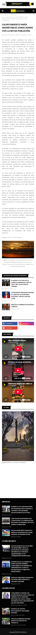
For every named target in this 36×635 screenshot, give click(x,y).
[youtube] (10, 328)
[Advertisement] (19, 480)
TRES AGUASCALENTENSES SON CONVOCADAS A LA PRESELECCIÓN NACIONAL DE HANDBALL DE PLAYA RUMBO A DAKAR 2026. (22, 521)
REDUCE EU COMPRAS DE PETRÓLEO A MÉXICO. (22, 306)
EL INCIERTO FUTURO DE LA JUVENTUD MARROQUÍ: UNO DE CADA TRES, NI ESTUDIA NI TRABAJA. (21, 283)
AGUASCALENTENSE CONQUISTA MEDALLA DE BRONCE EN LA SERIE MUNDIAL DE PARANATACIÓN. (21, 532)
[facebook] (10, 323)
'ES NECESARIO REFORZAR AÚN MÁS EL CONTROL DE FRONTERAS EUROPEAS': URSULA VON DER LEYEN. (22, 295)
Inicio (3, 17)
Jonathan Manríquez (9, 35)
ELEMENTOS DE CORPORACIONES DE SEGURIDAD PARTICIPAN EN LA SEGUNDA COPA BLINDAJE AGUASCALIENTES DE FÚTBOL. (22, 509)
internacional (9, 17)
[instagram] (26, 323)
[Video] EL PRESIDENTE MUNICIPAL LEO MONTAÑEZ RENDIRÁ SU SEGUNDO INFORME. (22, 579)
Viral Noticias (23, 632)
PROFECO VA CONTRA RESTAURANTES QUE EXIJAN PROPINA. (20, 611)
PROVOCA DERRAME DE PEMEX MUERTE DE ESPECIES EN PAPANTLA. (20, 621)
